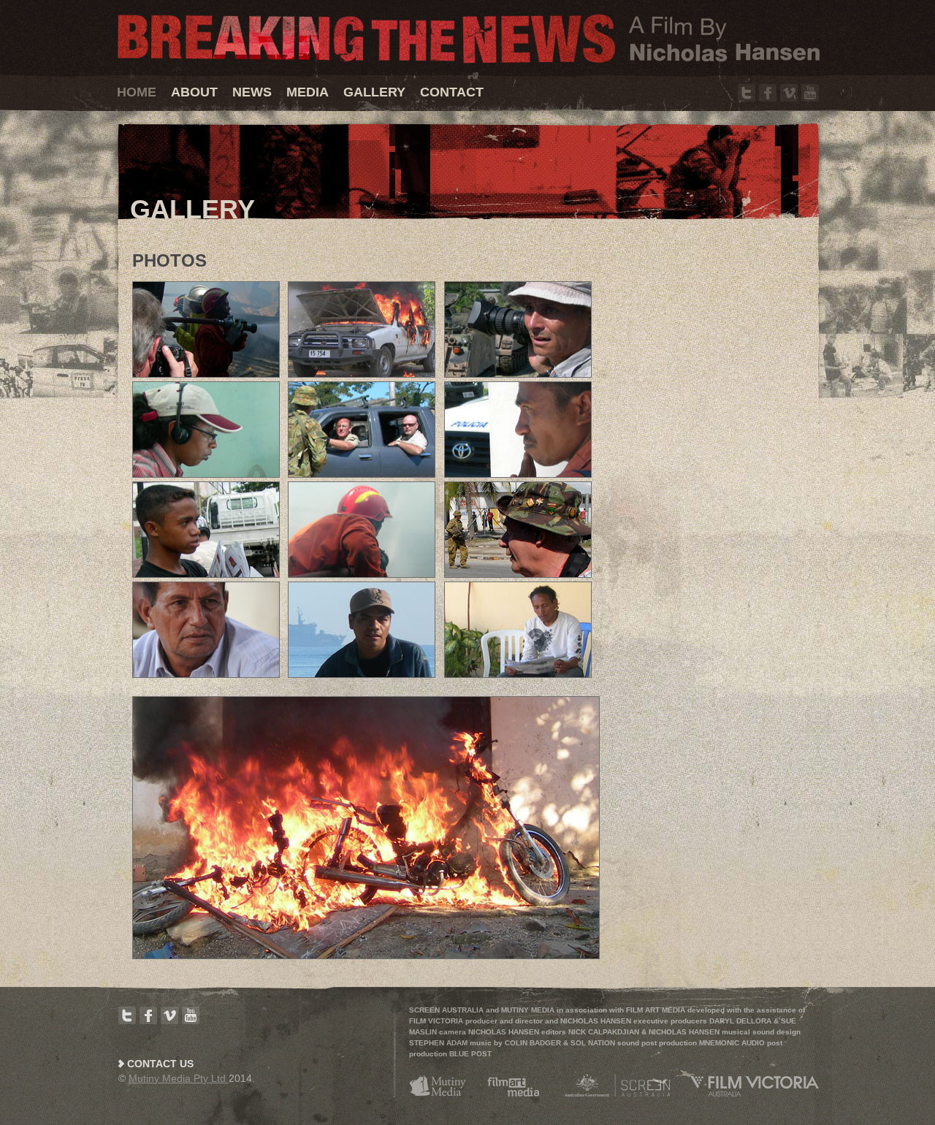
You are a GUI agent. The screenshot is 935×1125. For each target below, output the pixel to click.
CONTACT (452, 92)
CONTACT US (160, 1063)
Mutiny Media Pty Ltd (179, 1078)
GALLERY (374, 92)
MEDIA (307, 92)
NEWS (252, 92)
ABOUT (194, 92)
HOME (136, 92)
